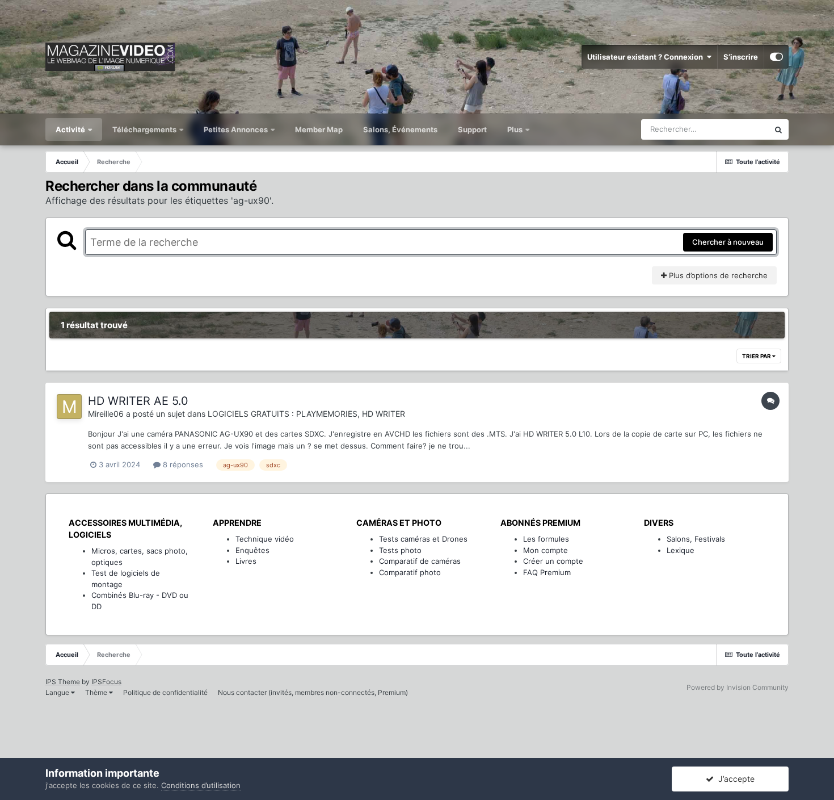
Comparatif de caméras (420, 561)
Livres (245, 561)
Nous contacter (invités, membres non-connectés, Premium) (313, 692)
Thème (97, 692)
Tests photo (400, 550)
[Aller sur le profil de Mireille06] (69, 406)
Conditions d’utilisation (201, 785)
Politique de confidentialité (165, 692)
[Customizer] (776, 57)
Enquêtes (252, 550)
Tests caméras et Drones (423, 538)
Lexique (680, 550)
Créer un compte (553, 561)
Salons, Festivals (696, 538)
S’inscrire (740, 56)
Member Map (319, 129)
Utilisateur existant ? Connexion (646, 56)
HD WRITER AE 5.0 (138, 401)
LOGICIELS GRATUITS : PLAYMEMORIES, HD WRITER (306, 413)
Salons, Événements (400, 129)
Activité (71, 129)
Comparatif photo (410, 572)
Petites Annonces (236, 129)
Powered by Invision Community (737, 687)
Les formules (546, 538)
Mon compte (545, 550)
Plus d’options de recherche (717, 275)
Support (472, 129)
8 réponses (182, 464)
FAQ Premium (547, 572)
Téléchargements (145, 129)
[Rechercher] (778, 129)
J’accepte (734, 779)
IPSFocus (106, 681)
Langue (58, 692)
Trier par (757, 356)
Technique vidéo (264, 538)
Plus (515, 129)
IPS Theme (62, 681)
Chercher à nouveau (728, 241)
